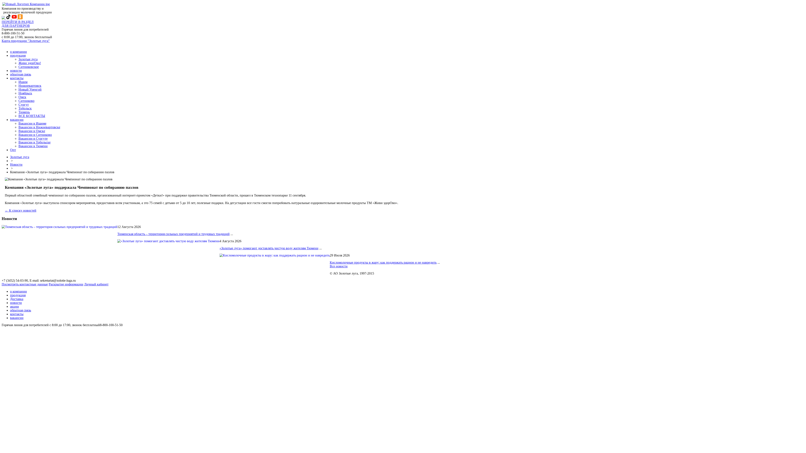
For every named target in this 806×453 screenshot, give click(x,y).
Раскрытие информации (66, 284)
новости (16, 70)
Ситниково (26, 101)
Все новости (339, 266)
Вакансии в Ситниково (35, 135)
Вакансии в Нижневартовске (39, 127)
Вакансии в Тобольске (34, 142)
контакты (17, 78)
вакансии (17, 119)
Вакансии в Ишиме (32, 123)
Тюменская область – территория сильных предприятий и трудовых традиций (173, 234)
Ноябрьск (25, 93)
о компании (18, 51)
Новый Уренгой (30, 89)
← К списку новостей (20, 210)
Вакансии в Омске (31, 131)
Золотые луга (28, 59)
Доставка (16, 299)
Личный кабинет (96, 284)
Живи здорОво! (29, 63)
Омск (22, 97)
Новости (16, 164)
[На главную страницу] (26, 4)
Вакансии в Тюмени (33, 146)
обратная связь (20, 74)
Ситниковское (28, 67)
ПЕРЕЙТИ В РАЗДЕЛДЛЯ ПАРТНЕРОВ (18, 23)
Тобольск (25, 108)
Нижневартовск (29, 85)
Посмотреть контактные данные (25, 284)
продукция (18, 55)
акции (14, 306)
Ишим (22, 82)
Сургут (23, 104)
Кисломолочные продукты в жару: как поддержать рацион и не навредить (383, 262)
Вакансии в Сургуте (33, 138)
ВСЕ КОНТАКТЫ (31, 116)
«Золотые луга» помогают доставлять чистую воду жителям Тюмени (269, 248)
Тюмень (24, 112)
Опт (13, 150)
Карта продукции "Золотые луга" (26, 41)
